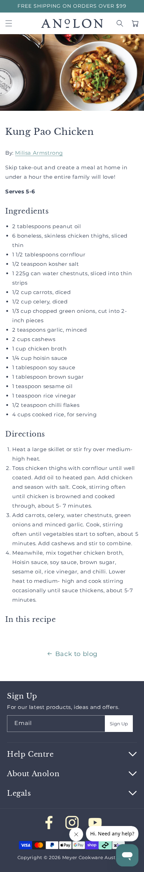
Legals (19, 793)
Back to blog (76, 654)
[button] (8, 23)
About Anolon (33, 774)
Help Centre (30, 754)
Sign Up (119, 723)
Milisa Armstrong (39, 152)
